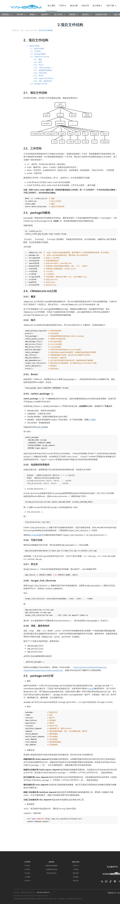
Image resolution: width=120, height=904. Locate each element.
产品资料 (76, 869)
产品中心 (62, 5)
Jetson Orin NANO (31, 30)
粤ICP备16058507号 (43, 892)
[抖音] (110, 881)
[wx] (102, 881)
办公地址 (27, 873)
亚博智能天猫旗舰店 (51, 865)
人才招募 (27, 877)
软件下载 (111, 5)
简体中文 (113, 893)
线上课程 (51, 5)
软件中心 (76, 865)
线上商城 (97, 5)
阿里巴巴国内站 (51, 873)
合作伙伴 (27, 880)
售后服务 (76, 877)
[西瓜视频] (115, 881)
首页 (22, 30)
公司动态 (27, 869)
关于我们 (27, 865)
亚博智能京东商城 (51, 869)
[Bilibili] (106, 881)
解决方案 (74, 5)
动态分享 (85, 5)
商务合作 (76, 880)
